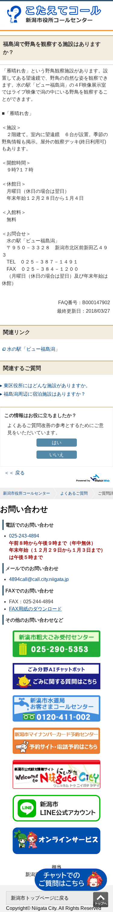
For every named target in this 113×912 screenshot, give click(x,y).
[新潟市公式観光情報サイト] (56, 760)
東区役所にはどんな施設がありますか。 (47, 385)
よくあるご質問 (74, 493)
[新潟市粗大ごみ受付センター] (56, 630)
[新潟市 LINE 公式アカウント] (56, 795)
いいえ (56, 454)
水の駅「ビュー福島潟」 (33, 349)
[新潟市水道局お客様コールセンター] (56, 695)
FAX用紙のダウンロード (35, 608)
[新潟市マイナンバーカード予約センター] (56, 728)
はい (56, 442)
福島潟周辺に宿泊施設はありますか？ (45, 394)
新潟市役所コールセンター (26, 493)
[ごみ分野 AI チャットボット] (56, 663)
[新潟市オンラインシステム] (56, 828)
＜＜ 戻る (14, 472)
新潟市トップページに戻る (40, 898)
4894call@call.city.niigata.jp (39, 579)
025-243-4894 (24, 535)
